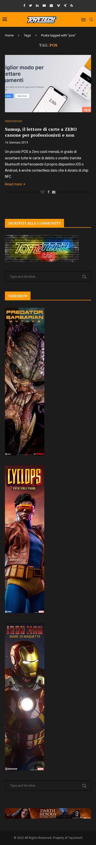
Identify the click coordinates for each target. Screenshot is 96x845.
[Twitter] (30, 5)
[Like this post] (42, 192)
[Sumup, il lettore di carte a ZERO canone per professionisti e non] (48, 83)
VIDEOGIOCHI (13, 121)
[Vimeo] (58, 5)
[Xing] (65, 5)
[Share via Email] (53, 192)
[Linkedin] (37, 5)
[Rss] (71, 5)
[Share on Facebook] (48, 192)
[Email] (51, 5)
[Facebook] (24, 5)
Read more (13, 184)
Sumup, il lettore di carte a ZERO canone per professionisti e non (41, 132)
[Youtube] (44, 5)
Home (9, 35)
